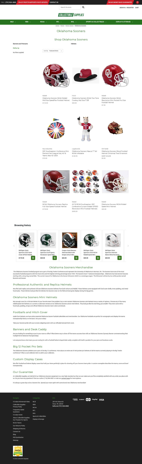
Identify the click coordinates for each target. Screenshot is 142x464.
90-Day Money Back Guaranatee (120, 2)
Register (130, 7)
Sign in (122, 7)
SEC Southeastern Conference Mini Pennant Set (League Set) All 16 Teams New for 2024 (56, 153)
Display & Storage (123, 22)
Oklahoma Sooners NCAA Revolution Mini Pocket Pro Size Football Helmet (114, 100)
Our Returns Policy (19, 426)
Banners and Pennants (20, 44)
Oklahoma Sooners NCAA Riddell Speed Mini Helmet (114, 205)
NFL (58, 22)
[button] (14, 245)
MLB (12, 22)
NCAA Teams (17, 423)
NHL (73, 22)
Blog (14, 434)
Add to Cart (56, 77)
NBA (27, 22)
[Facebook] (137, 2)
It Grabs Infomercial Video (21, 401)
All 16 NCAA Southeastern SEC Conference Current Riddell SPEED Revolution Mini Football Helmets (85, 206)
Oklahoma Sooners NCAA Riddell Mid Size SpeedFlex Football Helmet (56, 99)
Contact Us (54, 2)
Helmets (73, 44)
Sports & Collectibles (95, 22)
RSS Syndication (18, 437)
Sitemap (15, 440)
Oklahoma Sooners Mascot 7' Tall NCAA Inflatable (84, 152)
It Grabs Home (17, 415)
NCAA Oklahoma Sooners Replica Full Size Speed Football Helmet (55, 205)
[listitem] (26, 246)
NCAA (42, 22)
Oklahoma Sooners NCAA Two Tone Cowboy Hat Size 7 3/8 (85, 99)
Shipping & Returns (19, 428)
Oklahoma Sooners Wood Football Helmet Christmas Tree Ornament (115, 152)
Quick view (56, 74)
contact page (65, 378)
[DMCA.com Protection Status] (18, 451)
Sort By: (46, 51)
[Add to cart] (33, 258)
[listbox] (56, 50)
